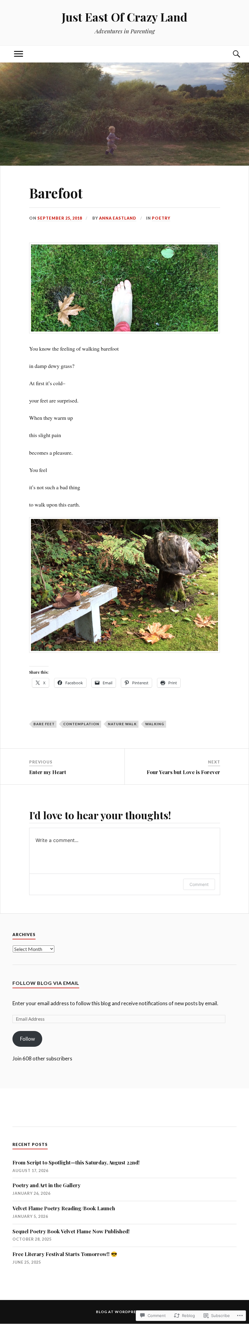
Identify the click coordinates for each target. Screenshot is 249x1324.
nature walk (122, 724)
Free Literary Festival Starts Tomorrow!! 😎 (64, 1254)
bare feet (44, 724)
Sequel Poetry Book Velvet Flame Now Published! (71, 1231)
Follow (27, 1039)
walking (154, 724)
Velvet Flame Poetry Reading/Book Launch (63, 1208)
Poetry (161, 218)
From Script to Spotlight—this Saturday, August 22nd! (76, 1162)
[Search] (230, 54)
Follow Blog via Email (45, 983)
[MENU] (18, 54)
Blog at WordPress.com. (124, 1311)
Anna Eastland (117, 218)
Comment (199, 884)
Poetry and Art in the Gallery (46, 1185)
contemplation (81, 724)
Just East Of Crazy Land (124, 17)
